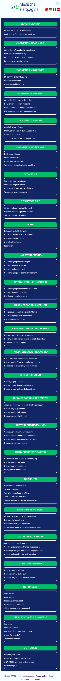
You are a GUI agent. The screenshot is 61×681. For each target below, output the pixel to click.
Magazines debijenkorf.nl (14, 84)
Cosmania (8, 624)
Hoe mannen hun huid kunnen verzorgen (20, 436)
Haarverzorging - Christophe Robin (18, 316)
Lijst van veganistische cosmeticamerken (20, 111)
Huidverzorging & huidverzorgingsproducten (22, 362)
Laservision (8, 246)
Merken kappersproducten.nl (15, 319)
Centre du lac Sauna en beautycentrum (19, 34)
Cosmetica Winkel (11, 628)
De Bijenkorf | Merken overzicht (17, 104)
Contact (37, 679)
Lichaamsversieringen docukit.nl (17, 524)
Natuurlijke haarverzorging (15, 343)
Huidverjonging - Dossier (14, 382)
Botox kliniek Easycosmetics (15, 486)
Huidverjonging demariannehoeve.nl (18, 385)
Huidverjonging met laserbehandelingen (20, 389)
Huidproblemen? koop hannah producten (20, 359)
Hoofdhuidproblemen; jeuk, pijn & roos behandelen (24, 339)
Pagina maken (41, 676)
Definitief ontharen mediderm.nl (17, 658)
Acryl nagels (9, 594)
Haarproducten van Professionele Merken (20, 312)
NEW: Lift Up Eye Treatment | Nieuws (19, 188)
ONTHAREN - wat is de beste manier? (19, 662)
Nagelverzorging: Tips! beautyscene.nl (19, 578)
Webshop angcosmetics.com (15, 192)
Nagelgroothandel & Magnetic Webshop (20, 554)
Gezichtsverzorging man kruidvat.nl (18, 432)
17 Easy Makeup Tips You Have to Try (18, 208)
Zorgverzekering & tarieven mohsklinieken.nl (22, 501)
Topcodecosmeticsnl (12, 639)
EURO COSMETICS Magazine (15, 77)
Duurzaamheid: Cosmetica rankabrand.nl (20, 108)
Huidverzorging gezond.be (14, 409)
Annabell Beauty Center (13, 127)
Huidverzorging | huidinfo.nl (15, 416)
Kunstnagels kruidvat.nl (13, 601)
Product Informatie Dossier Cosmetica (19, 58)
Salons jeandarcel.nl (12, 135)
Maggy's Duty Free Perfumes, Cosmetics (20, 131)
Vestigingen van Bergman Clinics (17, 493)
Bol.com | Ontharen (12, 655)
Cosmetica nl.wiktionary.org (15, 54)
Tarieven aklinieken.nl (12, 489)
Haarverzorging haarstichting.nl (17, 262)
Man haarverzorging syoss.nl (15, 296)
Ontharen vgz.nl (10, 666)
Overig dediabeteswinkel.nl (15, 470)
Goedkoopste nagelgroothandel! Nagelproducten (23, 551)
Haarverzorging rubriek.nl (14, 269)
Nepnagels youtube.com (14, 605)
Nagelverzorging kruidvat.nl (15, 570)
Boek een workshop (12, 154)
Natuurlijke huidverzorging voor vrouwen (20, 366)
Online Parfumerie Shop (13, 635)
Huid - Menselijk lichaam (14, 239)
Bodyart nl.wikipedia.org (14, 520)
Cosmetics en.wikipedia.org (15, 181)
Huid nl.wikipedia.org (12, 242)
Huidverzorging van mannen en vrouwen (20, 439)
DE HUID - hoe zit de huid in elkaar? (18, 235)
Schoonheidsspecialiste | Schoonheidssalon (21, 138)
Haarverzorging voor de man (15, 293)
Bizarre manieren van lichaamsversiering (20, 516)
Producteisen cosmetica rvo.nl (16, 61)
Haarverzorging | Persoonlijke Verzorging (20, 273)
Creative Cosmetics (11, 158)
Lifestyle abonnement (12, 81)
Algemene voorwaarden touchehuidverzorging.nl (23, 405)
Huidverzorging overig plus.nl (15, 462)
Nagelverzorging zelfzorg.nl (15, 574)
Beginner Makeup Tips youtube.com (18, 212)
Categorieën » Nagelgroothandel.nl (18, 543)
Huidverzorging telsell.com (15, 466)
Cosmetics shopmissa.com (14, 185)
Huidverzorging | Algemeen (15, 412)
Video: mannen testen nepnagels (17, 608)
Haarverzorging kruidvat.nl (15, 266)
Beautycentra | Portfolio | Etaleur (17, 31)
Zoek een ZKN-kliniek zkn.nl (15, 497)
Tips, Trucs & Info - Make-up (15, 215)
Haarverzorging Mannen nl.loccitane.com (20, 289)
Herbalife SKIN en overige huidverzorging (20, 459)
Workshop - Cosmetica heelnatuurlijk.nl (19, 165)
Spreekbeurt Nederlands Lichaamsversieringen (22, 528)
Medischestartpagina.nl (24, 676)
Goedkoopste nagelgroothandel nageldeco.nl (22, 547)
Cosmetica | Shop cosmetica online (18, 100)
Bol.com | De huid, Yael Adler (16, 231)
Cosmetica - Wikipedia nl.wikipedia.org (19, 50)
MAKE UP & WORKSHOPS (14, 161)
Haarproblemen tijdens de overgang (18, 335)
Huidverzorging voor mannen (15, 443)
